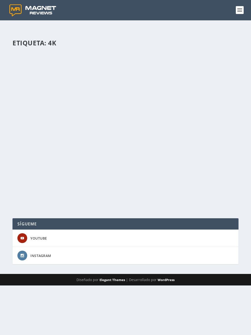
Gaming (56, 181)
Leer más (28, 200)
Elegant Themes (112, 280)
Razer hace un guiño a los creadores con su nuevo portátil (86, 173)
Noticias (69, 181)
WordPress (166, 280)
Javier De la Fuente (35, 181)
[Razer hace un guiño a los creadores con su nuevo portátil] (126, 108)
